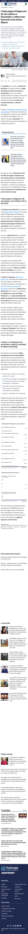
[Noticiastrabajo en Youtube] (18, 926)
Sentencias (4, 887)
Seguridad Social (19, 893)
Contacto (3, 918)
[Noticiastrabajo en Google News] (20, 926)
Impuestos (23, 526)
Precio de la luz (11, 1)
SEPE (16, 896)
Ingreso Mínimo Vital (20, 884)
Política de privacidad (7, 916)
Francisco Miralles (10, 74)
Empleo (3, 884)
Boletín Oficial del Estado (12, 212)
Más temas (18, 898)
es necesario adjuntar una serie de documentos (13, 286)
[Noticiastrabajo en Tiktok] (15, 926)
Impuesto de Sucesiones (7, 528)
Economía (10, 526)
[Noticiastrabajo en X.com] (10, 926)
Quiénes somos (5, 906)
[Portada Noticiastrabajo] (14, 868)
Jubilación (17, 887)
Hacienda (3, 526)
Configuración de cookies (8, 908)
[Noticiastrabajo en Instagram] (13, 926)
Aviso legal (4, 913)
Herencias (16, 526)
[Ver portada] (10, 4)
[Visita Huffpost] (26, 4)
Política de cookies (6, 911)
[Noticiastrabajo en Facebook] (8, 926)
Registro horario (20, 1)
